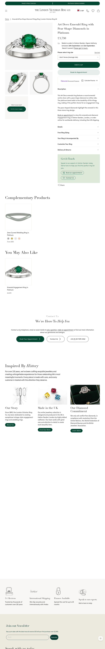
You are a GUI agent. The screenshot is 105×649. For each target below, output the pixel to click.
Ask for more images (16, 109)
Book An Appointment (78, 72)
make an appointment (65, 330)
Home (7, 19)
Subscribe (54, 637)
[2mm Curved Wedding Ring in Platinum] (18, 217)
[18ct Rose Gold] (19, 238)
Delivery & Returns (64, 150)
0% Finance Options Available (76, 3)
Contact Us (70, 178)
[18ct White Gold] (16, 238)
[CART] (98, 10)
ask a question (52, 330)
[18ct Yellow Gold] (12, 238)
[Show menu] (6, 10)
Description (62, 89)
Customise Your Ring (65, 144)
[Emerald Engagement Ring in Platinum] (18, 272)
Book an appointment (65, 115)
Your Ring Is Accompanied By (68, 138)
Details (60, 127)
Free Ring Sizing (63, 132)
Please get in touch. (81, 48)
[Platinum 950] (8, 238)
